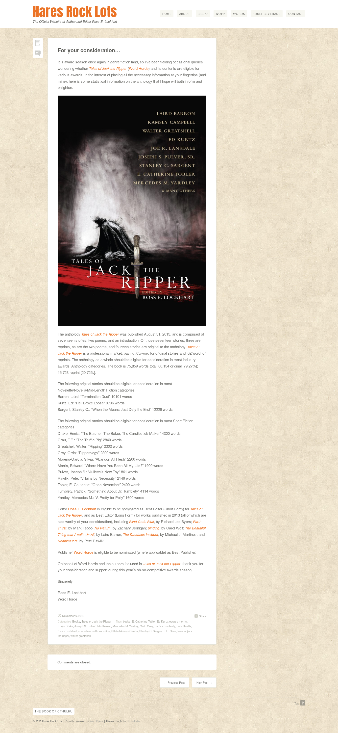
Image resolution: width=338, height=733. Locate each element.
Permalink (38, 44)
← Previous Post (174, 682)
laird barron (104, 626)
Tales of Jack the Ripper (108, 68)
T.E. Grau (170, 631)
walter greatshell (81, 636)
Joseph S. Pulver (85, 626)
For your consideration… (89, 50)
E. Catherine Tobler (143, 621)
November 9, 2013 (73, 616)
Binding (153, 528)
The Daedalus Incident (140, 534)
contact (295, 14)
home (166, 14)
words (239, 14)
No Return (103, 528)
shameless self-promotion (94, 631)
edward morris (178, 621)
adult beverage (267, 14)
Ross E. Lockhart (82, 508)
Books (76, 621)
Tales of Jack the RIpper (96, 621)
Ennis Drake (65, 626)
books (126, 621)
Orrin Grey (146, 626)
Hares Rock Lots (75, 11)
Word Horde (138, 68)
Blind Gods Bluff (141, 521)
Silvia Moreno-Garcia (124, 631)
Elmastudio (133, 721)
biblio (203, 14)
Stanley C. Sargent (151, 631)
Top (296, 703)
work (220, 14)
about (184, 14)
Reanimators (67, 541)
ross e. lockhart (67, 631)
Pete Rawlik (183, 626)
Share (202, 616)
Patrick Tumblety (164, 626)
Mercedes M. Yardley (125, 626)
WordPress (96, 721)
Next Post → (204, 682)
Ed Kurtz (162, 621)
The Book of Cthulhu (53, 711)
